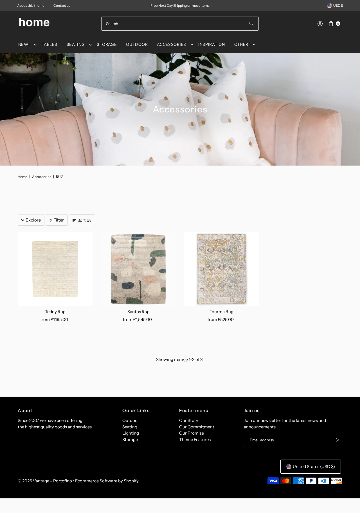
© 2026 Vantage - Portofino (45, 480)
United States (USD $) (314, 466)
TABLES (49, 44)
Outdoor (130, 420)
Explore (33, 220)
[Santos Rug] (138, 269)
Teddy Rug (55, 311)
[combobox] (180, 24)
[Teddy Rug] (55, 269)
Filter (58, 220)
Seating (129, 427)
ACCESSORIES (171, 44)
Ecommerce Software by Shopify (107, 480)
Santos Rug (138, 311)
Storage (130, 439)
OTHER (241, 44)
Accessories (41, 177)
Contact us (61, 5)
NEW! (24, 44)
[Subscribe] (335, 440)
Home (22, 177)
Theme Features (195, 439)
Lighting (130, 433)
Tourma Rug (221, 311)
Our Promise (191, 433)
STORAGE (107, 44)
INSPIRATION (211, 44)
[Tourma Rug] (221, 269)
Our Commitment (196, 427)
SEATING (76, 44)
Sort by (84, 220)
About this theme (30, 5)
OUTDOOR (137, 44)
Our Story (188, 420)
